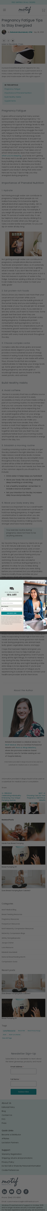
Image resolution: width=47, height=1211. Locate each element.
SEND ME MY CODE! (11, 613)
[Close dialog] (46, 581)
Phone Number (4, 606)
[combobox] (3, 608)
